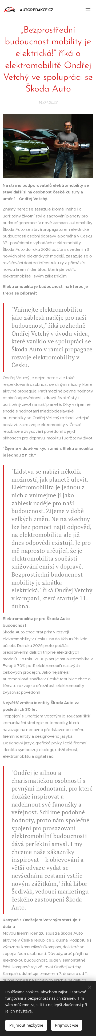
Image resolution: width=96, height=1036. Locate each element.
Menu (88, 10)
